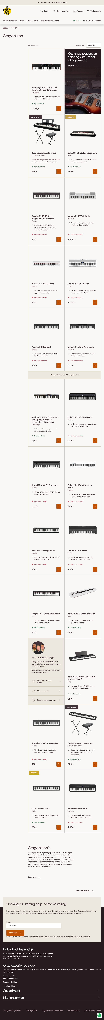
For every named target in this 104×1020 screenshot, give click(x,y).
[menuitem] (10, 21)
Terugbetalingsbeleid (12, 1010)
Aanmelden (13, 933)
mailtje (34, 956)
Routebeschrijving (10, 982)
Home (5, 28)
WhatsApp (19, 956)
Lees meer (32, 877)
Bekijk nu (71, 65)
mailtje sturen (55, 664)
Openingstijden (9, 986)
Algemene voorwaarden (52, 1010)
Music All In (96, 1010)
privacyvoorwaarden (58, 937)
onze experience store (40, 672)
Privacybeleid (31, 1010)
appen (42, 666)
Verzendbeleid (74, 1010)
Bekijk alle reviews (82, 890)
